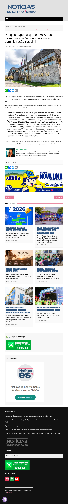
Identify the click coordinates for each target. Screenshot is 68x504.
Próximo (57, 197)
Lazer (54, 230)
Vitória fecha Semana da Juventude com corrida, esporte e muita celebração (48, 315)
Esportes (56, 227)
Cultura (39, 227)
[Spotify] (15, 162)
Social (22, 312)
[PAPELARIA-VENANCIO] (34, 181)
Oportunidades (17, 230)
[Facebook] (11, 162)
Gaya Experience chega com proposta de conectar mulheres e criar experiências (18, 276)
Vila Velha (55, 271)
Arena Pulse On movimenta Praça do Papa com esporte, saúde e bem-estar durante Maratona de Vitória (33, 421)
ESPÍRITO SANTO (11, 310)
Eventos (40, 230)
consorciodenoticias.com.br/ (24, 158)
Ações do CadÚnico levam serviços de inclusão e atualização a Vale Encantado (48, 276)
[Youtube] (6, 162)
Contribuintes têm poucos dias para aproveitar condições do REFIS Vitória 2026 (17, 235)
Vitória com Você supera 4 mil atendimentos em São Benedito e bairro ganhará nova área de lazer (33, 433)
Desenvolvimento (11, 227)
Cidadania (9, 307)
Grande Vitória (22, 46)
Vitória (24, 230)
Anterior (10, 197)
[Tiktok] (13, 162)
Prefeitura (16, 312)
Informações (21, 227)
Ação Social (41, 268)
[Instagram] (8, 162)
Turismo (46, 232)
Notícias (29, 46)
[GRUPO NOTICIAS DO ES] (25, 382)
